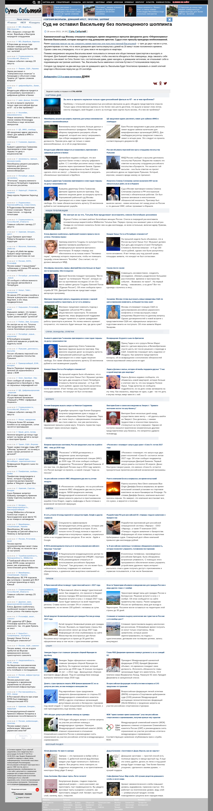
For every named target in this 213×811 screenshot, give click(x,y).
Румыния (23, 349)
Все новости (48, 803)
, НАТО (28, 261)
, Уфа (35, 378)
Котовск (22, 505)
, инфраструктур (32, 675)
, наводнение (30, 419)
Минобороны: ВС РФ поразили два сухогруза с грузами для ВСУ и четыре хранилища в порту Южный (23, 581)
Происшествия (104, 803)
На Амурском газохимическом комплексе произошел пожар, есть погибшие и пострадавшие (22, 667)
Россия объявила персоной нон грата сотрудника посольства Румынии (22, 355)
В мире (46, 805)
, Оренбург (27, 378)
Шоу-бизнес (88, 2)
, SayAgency (25, 635)
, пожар (15, 662)
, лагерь (32, 432)
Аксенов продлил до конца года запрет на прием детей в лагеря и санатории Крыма (22, 436)
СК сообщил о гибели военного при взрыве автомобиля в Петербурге (22, 282)
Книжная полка (163, 2)
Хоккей (117, 805)
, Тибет (27, 290)
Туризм (49, 579)
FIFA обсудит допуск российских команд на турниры (66, 714)
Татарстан (142, 803)
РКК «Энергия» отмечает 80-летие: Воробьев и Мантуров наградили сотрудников (21, 34)
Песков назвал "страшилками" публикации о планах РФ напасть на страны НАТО (23, 268)
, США (27, 68)
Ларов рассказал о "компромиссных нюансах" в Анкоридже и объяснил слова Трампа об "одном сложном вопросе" (21, 76)
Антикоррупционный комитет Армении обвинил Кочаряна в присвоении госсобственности (21, 713)
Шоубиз (50, 399)
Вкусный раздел (54, 744)
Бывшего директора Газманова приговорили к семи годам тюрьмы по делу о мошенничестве (22, 150)
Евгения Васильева (55, 19)
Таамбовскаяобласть (28, 556)
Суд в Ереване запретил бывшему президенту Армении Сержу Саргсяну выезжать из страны (22, 496)
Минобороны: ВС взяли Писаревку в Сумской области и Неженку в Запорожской (22, 531)
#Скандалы (34, 23)
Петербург (23, 176)
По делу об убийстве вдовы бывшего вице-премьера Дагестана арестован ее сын (21, 253)
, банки (36, 86)
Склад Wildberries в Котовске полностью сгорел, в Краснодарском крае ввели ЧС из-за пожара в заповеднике (22, 515)
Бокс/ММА (118, 810)
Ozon (21, 378)
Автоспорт (129, 805)
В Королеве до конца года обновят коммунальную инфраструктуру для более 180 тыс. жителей (22, 47)
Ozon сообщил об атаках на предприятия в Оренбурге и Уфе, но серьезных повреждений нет (23, 382)
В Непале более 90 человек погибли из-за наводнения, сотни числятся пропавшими (23, 424)
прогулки (93, 19)
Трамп (21, 444)
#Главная (12, 23)
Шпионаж (118, 2)
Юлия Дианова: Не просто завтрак (59, 751)
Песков (22, 261)
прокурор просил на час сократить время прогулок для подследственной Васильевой (93, 43)
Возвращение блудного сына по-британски (125, 338)
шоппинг (104, 19)
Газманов (23, 142)
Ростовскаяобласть (27, 692)
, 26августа (24, 409)
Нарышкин (23, 307)
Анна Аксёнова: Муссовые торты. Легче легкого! (65, 776)
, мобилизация (31, 721)
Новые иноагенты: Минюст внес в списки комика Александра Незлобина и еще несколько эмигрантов (23, 121)
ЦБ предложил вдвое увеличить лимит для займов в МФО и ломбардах (22, 134)
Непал (21, 290)
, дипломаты (32, 349)
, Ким (27, 322)
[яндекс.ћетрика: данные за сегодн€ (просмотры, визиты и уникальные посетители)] (23, 797)
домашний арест (77, 19)
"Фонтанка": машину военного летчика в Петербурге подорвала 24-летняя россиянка (23, 182)
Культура (150, 2)
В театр (66, 810)
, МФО (24, 129)
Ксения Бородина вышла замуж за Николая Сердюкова (68, 405)
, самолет (35, 646)
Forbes (21, 322)
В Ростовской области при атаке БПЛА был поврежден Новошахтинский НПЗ (22, 699)
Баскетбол (129, 803)
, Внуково (34, 444)
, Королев (35, 41)
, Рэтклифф (33, 307)
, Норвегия (32, 190)
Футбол (117, 803)
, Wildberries (28, 558)
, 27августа (24, 222)
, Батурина (34, 322)
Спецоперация (63, 2)
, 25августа (24, 592)
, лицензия (11, 392)
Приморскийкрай (25, 363)
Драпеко (22, 602)
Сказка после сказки (115, 268)
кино (20, 100)
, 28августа (24, 58)
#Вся (23, 23)
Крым (21, 432)
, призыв (33, 159)
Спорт (49, 646)
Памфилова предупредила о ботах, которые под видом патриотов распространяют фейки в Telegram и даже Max (21, 479)
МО (20, 27)
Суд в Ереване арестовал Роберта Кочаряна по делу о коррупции (21, 239)
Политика (67, 803)
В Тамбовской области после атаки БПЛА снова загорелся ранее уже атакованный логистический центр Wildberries (22, 564)
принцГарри (24, 459)
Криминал (129, 2)
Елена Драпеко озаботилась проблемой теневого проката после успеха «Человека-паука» (22, 609)
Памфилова (24, 471)
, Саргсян (31, 488)
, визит (31, 616)
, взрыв (31, 176)
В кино (78, 803)
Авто (100, 805)
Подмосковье (24, 203)
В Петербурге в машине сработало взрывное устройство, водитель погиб (23, 341)
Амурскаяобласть (26, 660)
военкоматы (24, 159)
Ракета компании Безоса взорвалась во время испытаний (132, 479)
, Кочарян (31, 232)
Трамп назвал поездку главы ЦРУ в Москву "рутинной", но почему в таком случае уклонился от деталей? (23, 450)
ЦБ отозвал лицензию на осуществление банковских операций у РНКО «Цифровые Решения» (22, 398)
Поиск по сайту (182, 2)
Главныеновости (26, 56)
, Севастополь (29, 205)
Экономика (67, 805)
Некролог (139, 2)
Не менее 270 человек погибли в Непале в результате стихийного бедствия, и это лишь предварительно (23, 298)
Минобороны (24, 524)
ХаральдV (23, 190)
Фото (45, 807)
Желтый (78, 807)
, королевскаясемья (27, 461)
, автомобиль (33, 276)
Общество (90, 803)
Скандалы (76, 2)
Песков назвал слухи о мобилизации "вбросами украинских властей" (19, 728)
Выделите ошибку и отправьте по (64, 91)
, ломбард (31, 129)
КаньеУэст (23, 633)
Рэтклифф (23, 616)
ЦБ (20, 129)
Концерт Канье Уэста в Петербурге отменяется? (19, 639)
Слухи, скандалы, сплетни (60, 332)
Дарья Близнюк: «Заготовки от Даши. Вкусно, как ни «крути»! (133, 751)
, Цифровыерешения (30, 390)
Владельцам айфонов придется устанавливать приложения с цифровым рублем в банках (22, 92)
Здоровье (100, 2)
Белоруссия (143, 805)
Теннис (117, 807)
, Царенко (31, 142)
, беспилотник (13, 677)
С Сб (77, 31)
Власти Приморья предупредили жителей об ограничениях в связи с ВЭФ (23, 370)
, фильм (26, 100)
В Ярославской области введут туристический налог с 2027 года (72, 585)
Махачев (22, 246)
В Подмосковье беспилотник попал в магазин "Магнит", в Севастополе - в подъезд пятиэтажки (21, 211)
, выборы (33, 471)
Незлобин (23, 113)
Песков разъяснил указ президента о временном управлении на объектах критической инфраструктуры (21, 683)
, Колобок (34, 100)
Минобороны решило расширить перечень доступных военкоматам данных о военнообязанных (23, 167)
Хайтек (49, 508)
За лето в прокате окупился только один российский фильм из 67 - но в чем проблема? (22, 105)
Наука (49, 438)
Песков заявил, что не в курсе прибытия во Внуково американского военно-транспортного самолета (21, 651)
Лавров (22, 68)
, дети (26, 432)
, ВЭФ (35, 363)
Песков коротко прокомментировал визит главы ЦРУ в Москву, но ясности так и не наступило (22, 547)
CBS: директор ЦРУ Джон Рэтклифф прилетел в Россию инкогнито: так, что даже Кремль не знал (22, 624)
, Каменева (31, 246)
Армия (109, 2)
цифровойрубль (25, 86)
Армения (22, 232)
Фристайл (129, 807)
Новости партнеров (51, 810)
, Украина (35, 68)
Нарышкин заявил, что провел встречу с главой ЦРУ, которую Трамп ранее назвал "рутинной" (22, 314)
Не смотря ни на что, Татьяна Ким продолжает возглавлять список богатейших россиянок (21, 326)
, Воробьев (26, 27)
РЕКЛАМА (28, 794)
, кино (28, 602)
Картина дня (48, 2)
